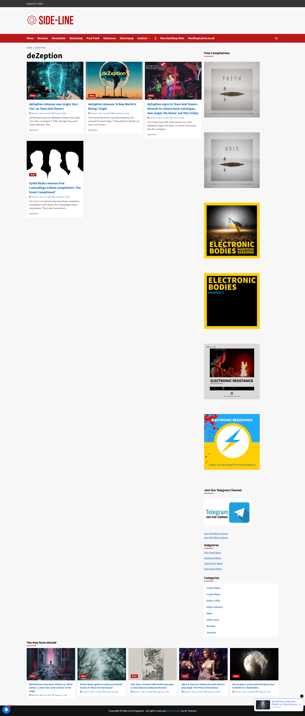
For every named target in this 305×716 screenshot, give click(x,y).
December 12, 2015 (62, 197)
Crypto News (213, 594)
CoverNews (174, 710)
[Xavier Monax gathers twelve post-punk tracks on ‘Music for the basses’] (102, 664)
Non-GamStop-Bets (172, 38)
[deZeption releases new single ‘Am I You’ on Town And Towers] (55, 81)
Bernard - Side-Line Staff (41, 113)
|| (155, 38)
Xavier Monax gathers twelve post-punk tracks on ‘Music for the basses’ (101, 686)
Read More (33, 130)
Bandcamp (76, 38)
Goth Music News (213, 563)
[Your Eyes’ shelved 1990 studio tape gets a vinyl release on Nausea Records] (152, 664)
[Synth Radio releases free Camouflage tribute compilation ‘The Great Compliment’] (55, 160)
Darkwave (109, 38)
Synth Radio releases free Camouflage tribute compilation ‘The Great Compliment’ (55, 188)
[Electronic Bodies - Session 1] (232, 301)
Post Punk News (212, 552)
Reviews (42, 38)
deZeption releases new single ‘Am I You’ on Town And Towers (53, 106)
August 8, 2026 (60, 113)
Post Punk (93, 38)
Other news (213, 619)
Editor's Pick (213, 600)
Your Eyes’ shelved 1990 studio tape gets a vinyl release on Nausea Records (152, 686)
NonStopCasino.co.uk (201, 38)
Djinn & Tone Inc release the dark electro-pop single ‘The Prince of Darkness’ (203, 686)
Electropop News (213, 568)
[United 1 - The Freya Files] (232, 89)
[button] (276, 38)
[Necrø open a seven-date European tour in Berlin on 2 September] (254, 664)
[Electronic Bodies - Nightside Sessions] (232, 230)
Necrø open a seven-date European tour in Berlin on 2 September (253, 686)
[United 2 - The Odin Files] (232, 160)
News (30, 38)
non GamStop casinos (216, 533)
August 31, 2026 (61, 695)
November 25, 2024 (121, 113)
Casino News (213, 587)
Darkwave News (212, 557)
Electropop (126, 38)
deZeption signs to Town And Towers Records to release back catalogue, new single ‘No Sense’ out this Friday (172, 108)
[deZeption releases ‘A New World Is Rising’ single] (114, 81)
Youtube (211, 632)
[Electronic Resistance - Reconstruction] (232, 371)
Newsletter (59, 38)
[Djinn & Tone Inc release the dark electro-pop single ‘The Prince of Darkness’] (203, 664)
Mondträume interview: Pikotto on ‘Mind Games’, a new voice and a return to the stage (50, 688)
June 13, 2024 (178, 118)
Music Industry (215, 607)
